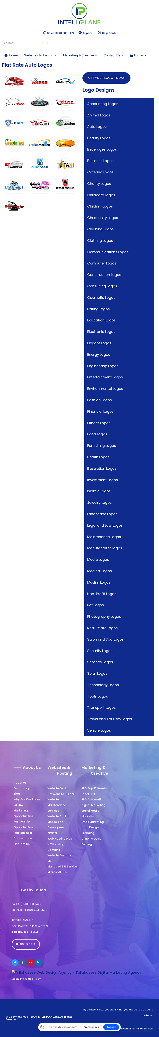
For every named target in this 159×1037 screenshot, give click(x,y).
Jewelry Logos (99, 502)
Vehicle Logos (99, 730)
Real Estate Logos (102, 627)
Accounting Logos (102, 103)
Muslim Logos (99, 582)
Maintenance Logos (104, 536)
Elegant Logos (99, 343)
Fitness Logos (99, 422)
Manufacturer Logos (104, 548)
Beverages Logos (102, 149)
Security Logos (99, 650)
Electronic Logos (101, 331)
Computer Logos (101, 263)
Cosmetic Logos (101, 297)
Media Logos (98, 559)
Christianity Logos (102, 217)
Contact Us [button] (112, 55)
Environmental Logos (105, 388)
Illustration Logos (102, 468)
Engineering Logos (102, 365)
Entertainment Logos (105, 377)
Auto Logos (97, 126)
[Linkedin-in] (38, 962)
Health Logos (98, 457)
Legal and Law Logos (105, 525)
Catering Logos (100, 172)
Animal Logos (98, 115)
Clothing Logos (100, 240)
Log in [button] (138, 55)
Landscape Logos (102, 514)
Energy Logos (98, 354)
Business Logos (100, 160)
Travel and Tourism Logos (109, 719)
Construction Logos (104, 274)
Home (13, 55)
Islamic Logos (99, 491)
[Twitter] (15, 962)
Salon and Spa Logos (105, 639)
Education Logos (101, 320)
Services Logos (100, 662)
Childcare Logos (101, 195)
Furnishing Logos (101, 445)
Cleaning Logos (100, 229)
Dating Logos (98, 309)
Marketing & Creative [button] (78, 55)
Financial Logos (100, 411)
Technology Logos (103, 684)
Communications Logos (108, 252)
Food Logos (97, 434)
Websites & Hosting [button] (38, 55)
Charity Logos (99, 183)
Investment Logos (102, 479)
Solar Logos (97, 673)
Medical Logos (99, 570)
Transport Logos (101, 707)
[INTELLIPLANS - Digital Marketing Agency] (79, 14)
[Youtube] (30, 962)
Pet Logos (95, 605)
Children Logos (100, 206)
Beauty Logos (99, 138)
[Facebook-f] (23, 962)
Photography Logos (104, 616)
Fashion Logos (99, 400)
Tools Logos (97, 696)
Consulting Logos (102, 286)
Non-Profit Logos (101, 593)
